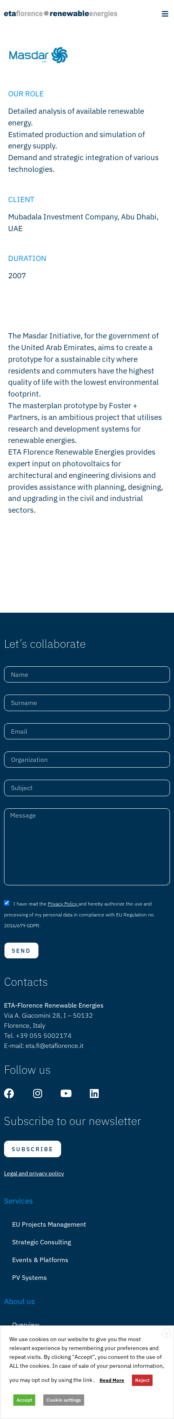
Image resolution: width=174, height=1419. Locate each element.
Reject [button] (142, 1380)
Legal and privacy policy (34, 1173)
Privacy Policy (63, 904)
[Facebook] (9, 1093)
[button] (165, 13)
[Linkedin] (94, 1093)
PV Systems (29, 1277)
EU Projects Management (49, 1224)
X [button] (166, 1333)
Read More (112, 1380)
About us (19, 1301)
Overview (25, 1325)
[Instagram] (37, 1093)
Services (18, 1201)
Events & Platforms (40, 1260)
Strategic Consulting (41, 1242)
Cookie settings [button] (64, 1400)
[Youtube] (66, 1093)
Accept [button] (24, 1400)
